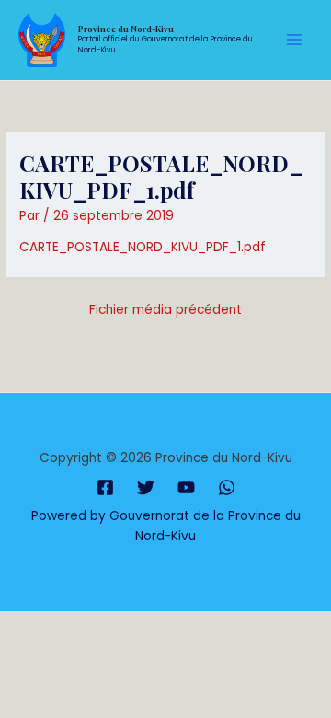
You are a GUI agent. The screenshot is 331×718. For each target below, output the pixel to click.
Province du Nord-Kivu (126, 28)
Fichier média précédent (165, 309)
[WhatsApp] (226, 487)
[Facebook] (105, 487)
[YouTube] (186, 487)
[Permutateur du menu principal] (295, 40)
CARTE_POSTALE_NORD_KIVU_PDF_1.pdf (142, 247)
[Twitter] (145, 487)
